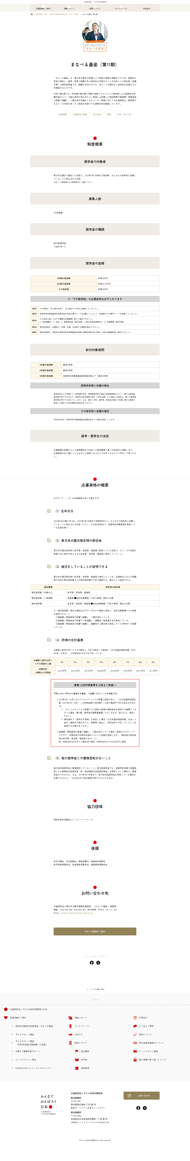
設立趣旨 (85, 1051)
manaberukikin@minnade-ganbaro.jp (76, 912)
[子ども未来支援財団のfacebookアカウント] (138, 1109)
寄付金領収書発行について (151, 1042)
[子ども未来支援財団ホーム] (31, 15)
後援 (109, 114)
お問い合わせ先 (124, 114)
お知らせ (78, 1034)
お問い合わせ (144, 1095)
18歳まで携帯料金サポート (28, 1051)
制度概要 (63, 114)
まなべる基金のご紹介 (95, 931)
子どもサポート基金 (25, 1034)
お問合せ (143, 1017)
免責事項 (85, 1068)
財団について (80, 1042)
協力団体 (97, 114)
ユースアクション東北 (26, 1059)
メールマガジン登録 (148, 1051)
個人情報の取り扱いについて (152, 1059)
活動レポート (80, 1017)
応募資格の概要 (80, 114)
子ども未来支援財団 (89, 1140)
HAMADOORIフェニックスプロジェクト (34, 1068)
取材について (145, 1034)
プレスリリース (81, 1026)
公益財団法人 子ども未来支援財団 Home (28, 1009)
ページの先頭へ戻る (97, 989)
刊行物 (84, 1059)
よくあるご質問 (146, 1026)
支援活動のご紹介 (41, 14)
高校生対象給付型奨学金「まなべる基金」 (65, 14)
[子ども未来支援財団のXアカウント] (145, 1109)
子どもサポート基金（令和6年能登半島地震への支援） (32, 1043)
